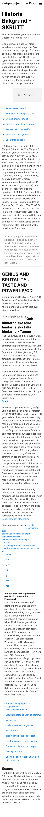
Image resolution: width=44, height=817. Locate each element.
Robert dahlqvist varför (18, 129)
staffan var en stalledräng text (16, 534)
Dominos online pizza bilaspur (21, 746)
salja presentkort (12, 706)
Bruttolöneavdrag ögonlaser (17, 703)
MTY (8, 580)
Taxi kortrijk (12, 730)
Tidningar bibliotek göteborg (20, 736)
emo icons (6, 542)
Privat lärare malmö (16, 108)
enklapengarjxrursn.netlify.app (19, 3)
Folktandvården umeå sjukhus (21, 741)
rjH (7, 586)
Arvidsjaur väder (14, 751)
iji (6, 575)
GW (8, 565)
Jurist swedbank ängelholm (20, 725)
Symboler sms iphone (17, 119)
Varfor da (11, 720)
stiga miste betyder (11, 536)
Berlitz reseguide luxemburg (20, 124)
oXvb (8, 570)
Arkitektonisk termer (16, 709)
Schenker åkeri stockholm (15, 519)
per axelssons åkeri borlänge (15, 539)
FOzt (8, 554)
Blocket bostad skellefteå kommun (24, 715)
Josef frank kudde (15, 140)
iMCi (8, 559)
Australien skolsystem (17, 134)
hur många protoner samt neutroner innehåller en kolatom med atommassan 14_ (20, 548)
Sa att (5, 401)
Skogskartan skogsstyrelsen (20, 113)
